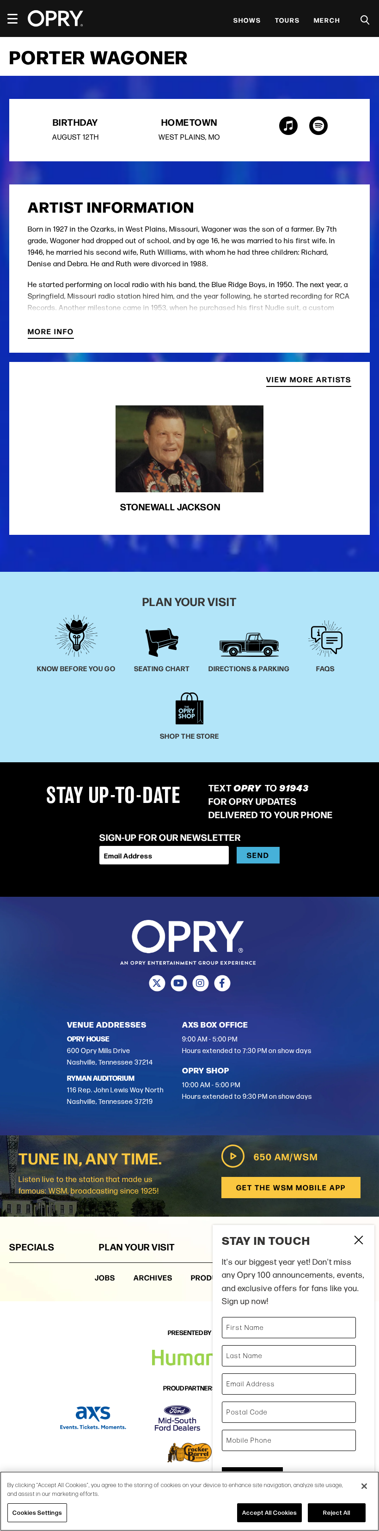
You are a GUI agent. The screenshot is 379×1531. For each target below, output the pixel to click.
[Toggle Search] (365, 20)
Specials (32, 1246)
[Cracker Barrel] (189, 1452)
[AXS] (93, 1418)
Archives (153, 1277)
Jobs (105, 1277)
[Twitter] (157, 983)
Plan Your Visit (137, 1246)
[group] (189, 463)
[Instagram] (200, 983)
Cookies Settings (37, 1512)
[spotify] (318, 125)
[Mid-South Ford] (177, 1418)
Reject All (336, 1512)
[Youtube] (179, 983)
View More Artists (308, 380)
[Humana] (189, 1358)
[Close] (364, 1486)
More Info (51, 332)
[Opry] (55, 18)
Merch (327, 19)
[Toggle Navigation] (16, 18)
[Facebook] (222, 983)
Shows (247, 19)
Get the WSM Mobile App (291, 1187)
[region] (189, 1501)
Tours (287, 19)
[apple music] (288, 125)
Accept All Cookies (269, 1512)
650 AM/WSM (286, 1156)
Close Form (358, 1241)
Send (258, 855)
